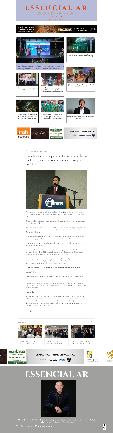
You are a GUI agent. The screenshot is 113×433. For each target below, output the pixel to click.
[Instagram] (104, 427)
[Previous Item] (19, 133)
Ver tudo (93, 322)
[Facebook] (104, 425)
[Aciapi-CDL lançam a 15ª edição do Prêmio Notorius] (56, 331)
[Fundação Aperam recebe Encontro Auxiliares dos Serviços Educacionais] (30, 331)
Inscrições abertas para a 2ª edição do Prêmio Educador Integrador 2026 (82, 342)
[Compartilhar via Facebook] (26, 311)
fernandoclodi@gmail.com (45, 426)
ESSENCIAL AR (56, 8)
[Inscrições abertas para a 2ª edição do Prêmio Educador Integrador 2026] (83, 331)
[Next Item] (94, 133)
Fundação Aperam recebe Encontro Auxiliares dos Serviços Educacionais (28, 342)
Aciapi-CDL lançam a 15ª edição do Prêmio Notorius (55, 342)
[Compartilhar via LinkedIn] (35, 311)
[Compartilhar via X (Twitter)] (31, 311)
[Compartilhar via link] (39, 311)
